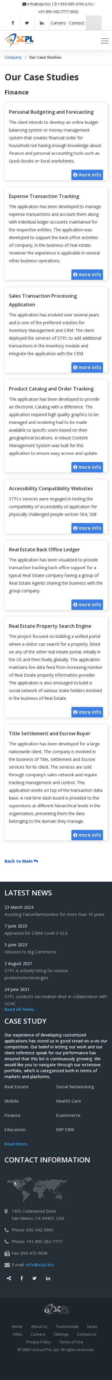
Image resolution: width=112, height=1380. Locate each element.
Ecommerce (68, 1115)
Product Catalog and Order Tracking (51, 388)
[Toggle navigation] (105, 40)
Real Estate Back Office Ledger (44, 549)
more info (89, 174)
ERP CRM (65, 1129)
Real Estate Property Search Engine (50, 626)
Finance (12, 1115)
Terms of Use (71, 1342)
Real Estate (16, 1086)
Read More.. (16, 1144)
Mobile (11, 1101)
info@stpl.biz (39, 4)
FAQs (17, 1334)
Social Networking (75, 1086)
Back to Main (19, 861)
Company (13, 57)
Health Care (68, 1101)
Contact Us (86, 1334)
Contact (76, 23)
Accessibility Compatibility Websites (51, 488)
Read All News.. (20, 1009)
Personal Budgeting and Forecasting (51, 112)
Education (15, 1129)
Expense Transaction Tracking (44, 196)
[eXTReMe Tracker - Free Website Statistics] (68, 1368)
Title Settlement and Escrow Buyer (49, 733)
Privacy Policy (38, 1342)
